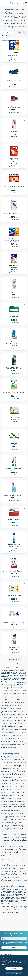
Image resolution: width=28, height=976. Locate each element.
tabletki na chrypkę (10, 731)
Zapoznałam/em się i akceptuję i (15, 943)
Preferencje (14, 968)
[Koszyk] (26, 3)
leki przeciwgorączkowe (19, 765)
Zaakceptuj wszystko (14, 973)
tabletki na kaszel (5, 783)
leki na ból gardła (16, 720)
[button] (24, 41)
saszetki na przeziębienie (12, 19)
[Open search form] (22, 3)
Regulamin (20, 942)
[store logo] (14, 2)
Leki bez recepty (7, 7)
